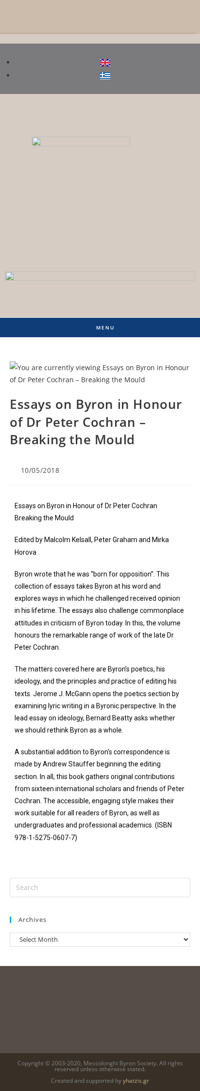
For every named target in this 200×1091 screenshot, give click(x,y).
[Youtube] (183, 111)
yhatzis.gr (136, 1080)
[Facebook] (154, 111)
